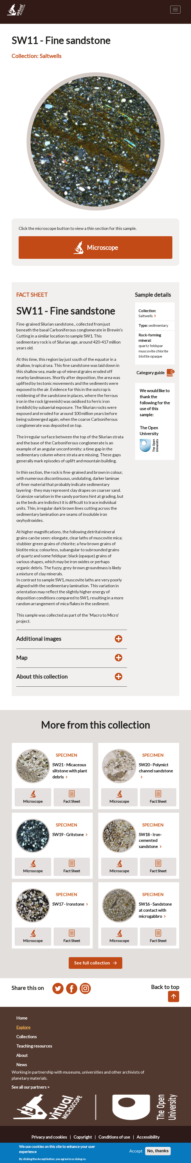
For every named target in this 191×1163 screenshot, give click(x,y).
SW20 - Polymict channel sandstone (156, 767)
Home (21, 1017)
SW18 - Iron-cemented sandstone (150, 840)
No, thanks (158, 1151)
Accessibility (148, 1136)
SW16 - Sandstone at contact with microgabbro (155, 909)
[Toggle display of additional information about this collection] (118, 676)
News (21, 1064)
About (22, 1055)
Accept (136, 1150)
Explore (23, 1027)
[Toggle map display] (118, 657)
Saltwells (146, 315)
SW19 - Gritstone (68, 834)
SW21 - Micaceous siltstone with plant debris (69, 770)
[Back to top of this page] (173, 996)
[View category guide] (170, 372)
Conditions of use (114, 1136)
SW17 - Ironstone (68, 904)
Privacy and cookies (49, 1136)
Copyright (83, 1136)
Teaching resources (34, 1045)
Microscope (33, 801)
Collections (26, 1036)
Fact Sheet (71, 801)
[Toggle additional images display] (118, 639)
